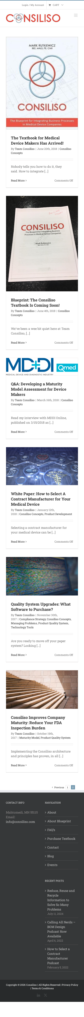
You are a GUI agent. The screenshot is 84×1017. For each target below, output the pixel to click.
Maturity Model (29, 737)
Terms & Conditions (43, 988)
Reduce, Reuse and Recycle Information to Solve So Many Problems (61, 900)
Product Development (58, 514)
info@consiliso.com (20, 822)
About (51, 812)
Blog (50, 856)
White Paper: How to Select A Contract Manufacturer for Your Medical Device (41, 499)
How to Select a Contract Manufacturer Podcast (58, 956)
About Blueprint (59, 821)
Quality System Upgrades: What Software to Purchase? (41, 606)
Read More (18, 180)
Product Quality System (53, 623)
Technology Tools (22, 627)
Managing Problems (24, 623)
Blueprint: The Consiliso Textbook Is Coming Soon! (35, 302)
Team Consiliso (25, 149)
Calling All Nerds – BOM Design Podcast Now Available (61, 929)
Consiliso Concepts (31, 514)
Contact (53, 847)
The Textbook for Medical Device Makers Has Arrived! (37, 140)
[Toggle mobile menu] (76, 15)
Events (52, 865)
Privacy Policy (70, 984)
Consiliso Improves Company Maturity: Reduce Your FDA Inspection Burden (38, 722)
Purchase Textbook (61, 838)
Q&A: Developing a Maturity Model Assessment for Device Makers (38, 389)
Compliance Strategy (32, 619)
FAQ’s (51, 830)
